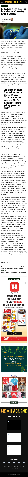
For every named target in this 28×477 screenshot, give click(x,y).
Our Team (22, 466)
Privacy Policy (15, 468)
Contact (10, 466)
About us (16, 466)
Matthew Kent (7, 19)
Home (5, 466)
